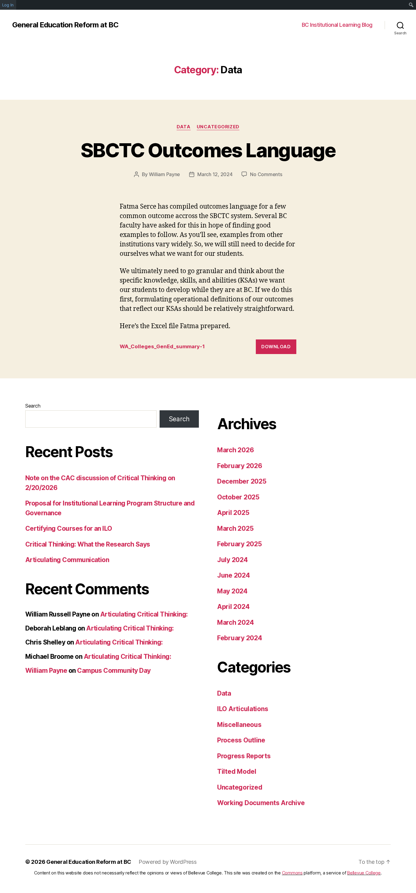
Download (276, 346)
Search (32, 406)
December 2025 (241, 481)
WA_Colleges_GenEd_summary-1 (162, 346)
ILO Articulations (242, 709)
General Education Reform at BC (65, 25)
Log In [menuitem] (8, 4)
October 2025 (238, 497)
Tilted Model (236, 771)
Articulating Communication (67, 560)
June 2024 (233, 575)
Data (183, 127)
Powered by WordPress (168, 862)
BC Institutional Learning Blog (337, 25)
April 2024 (233, 606)
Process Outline (241, 740)
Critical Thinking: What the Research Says (87, 544)
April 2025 (233, 512)
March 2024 (235, 622)
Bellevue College (364, 872)
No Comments (266, 174)
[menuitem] (411, 5)
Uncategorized (218, 127)
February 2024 (239, 638)
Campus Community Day (114, 670)
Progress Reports (244, 756)
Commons (292, 872)
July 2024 (232, 560)
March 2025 (235, 528)
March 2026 (235, 450)
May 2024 (232, 591)
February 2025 (239, 544)
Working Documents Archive (261, 803)
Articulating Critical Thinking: (144, 614)
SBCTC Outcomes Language (208, 150)
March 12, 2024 (214, 174)
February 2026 (239, 466)
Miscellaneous (239, 724)
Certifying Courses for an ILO (68, 528)
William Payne (164, 174)
